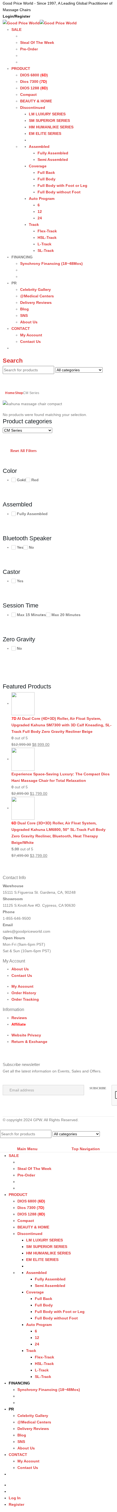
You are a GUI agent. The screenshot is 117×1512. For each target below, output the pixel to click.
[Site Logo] (40, 23)
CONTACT (20, 328)
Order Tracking (25, 999)
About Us (29, 322)
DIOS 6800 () (34, 75)
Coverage (38, 166)
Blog (24, 309)
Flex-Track (47, 231)
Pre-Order (29, 49)
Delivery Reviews (36, 302)
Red (35, 480)
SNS (24, 315)
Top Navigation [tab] (86, 1149)
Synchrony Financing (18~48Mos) (51, 263)
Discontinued (32, 107)
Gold (21, 480)
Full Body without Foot (59, 192)
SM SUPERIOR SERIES (49, 120)
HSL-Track (47, 237)
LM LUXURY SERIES (47, 114)
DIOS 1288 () (34, 88)
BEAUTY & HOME (36, 101)
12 (40, 211)
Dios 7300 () (33, 81)
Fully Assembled (53, 153)
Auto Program (41, 198)
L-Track (44, 244)
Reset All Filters (23, 450)
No (31, 547)
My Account (31, 335)
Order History (23, 993)
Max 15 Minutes (31, 615)
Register (16, 1504)
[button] (13, 360)
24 (40, 218)
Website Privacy (26, 1035)
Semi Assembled (53, 159)
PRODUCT (20, 68)
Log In (15, 1498)
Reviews (19, 1018)
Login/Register (16, 16)
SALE (16, 29)
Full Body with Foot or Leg (62, 185)
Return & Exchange (29, 1041)
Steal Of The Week (37, 42)
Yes (20, 547)
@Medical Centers (37, 296)
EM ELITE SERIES (45, 133)
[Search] (12, 378)
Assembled (39, 146)
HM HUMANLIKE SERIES (51, 127)
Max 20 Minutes (66, 615)
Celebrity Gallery (35, 289)
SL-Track (46, 250)
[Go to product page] (62, 703)
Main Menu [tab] (27, 1149)
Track (34, 224)
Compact (28, 94)
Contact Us (30, 341)
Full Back (46, 172)
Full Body (47, 179)
